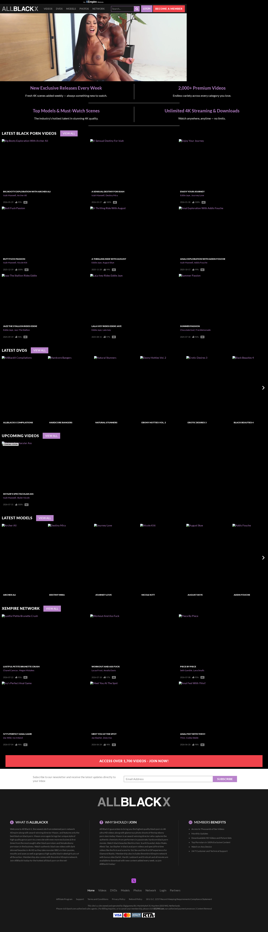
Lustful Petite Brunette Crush (21, 666)
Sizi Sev (134, 850)
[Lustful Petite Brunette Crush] (45, 639)
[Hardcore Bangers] (70, 387)
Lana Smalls (198, 670)
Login (147, 8)
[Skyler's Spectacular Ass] (45, 466)
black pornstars (48, 843)
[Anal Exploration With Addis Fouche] (222, 231)
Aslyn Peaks (161, 843)
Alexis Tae (104, 846)
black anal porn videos (133, 846)
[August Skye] (209, 558)
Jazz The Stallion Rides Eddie (20, 326)
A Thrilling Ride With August (109, 259)
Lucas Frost (97, 670)
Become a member (168, 8)
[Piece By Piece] (222, 639)
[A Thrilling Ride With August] (134, 231)
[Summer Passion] (222, 298)
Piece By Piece (188, 666)
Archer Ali (22, 195)
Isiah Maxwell (9, 195)
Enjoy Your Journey (192, 191)
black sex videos (58, 846)
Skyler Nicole (23, 498)
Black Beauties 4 (244, 422)
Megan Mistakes (26, 670)
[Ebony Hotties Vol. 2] (162, 387)
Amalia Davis (110, 670)
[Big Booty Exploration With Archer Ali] (45, 163)
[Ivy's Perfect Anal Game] (45, 706)
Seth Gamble (186, 670)
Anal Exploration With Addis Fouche (202, 259)
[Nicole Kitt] (162, 558)
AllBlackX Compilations (18, 422)
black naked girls (64, 853)
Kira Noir (135, 843)
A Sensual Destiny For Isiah (108, 191)
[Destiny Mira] (70, 558)
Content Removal (204, 909)
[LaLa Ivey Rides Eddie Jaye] (134, 298)
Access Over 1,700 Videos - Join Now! (134, 761)
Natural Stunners (106, 422)
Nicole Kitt (22, 262)
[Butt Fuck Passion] (45, 231)
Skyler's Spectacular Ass (18, 494)
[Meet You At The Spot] (134, 706)
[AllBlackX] (20, 8)
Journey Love (197, 195)
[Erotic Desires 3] (209, 387)
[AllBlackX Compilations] (24, 387)
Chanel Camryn (10, 670)
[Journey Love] (116, 558)
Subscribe (225, 779)
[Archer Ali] (24, 558)
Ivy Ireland (18, 738)
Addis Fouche (200, 262)
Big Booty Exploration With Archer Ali (27, 191)
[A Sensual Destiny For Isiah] (134, 163)
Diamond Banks (107, 853)
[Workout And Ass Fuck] (134, 639)
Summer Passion (190, 326)
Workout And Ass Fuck (106, 666)
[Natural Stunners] (116, 387)
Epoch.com (71, 909)
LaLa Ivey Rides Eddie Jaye (107, 326)
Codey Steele (192, 738)
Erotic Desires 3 (197, 422)
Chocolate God (187, 330)
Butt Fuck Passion (14, 259)
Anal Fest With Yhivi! (192, 734)
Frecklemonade (203, 330)
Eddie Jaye (185, 195)
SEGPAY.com (158, 909)
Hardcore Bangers (60, 422)
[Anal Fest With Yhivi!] (222, 706)
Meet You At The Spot (104, 734)
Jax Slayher (97, 738)
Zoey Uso (107, 738)
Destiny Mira (112, 195)
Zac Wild (7, 738)
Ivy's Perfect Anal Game (17, 734)
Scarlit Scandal (148, 843)
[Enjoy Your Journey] (222, 163)
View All (69, 133)
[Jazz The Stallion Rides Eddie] (45, 298)
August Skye (108, 262)
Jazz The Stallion (22, 330)
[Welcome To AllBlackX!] (93, 47)
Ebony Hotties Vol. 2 (153, 422)
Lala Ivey (107, 330)
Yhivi (182, 738)
